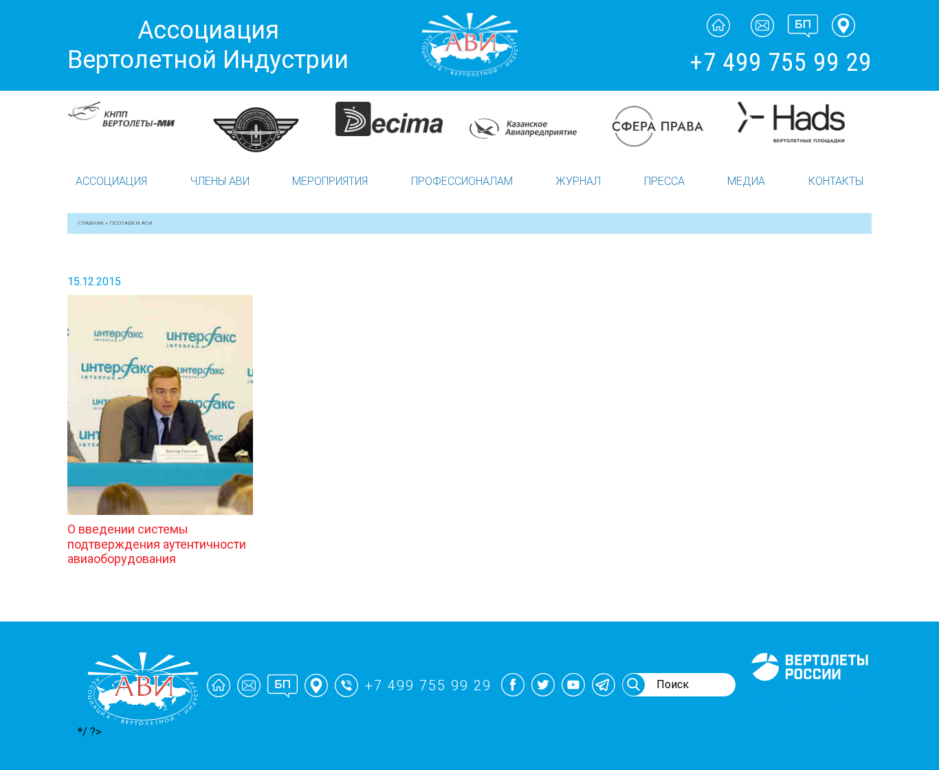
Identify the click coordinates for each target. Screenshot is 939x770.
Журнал (578, 181)
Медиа (746, 181)
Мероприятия (330, 181)
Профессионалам (462, 181)
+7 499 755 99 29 (780, 62)
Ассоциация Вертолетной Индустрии (208, 45)
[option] (134, 114)
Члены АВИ (220, 181)
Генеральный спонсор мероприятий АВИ (808, 697)
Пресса (664, 181)
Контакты (835, 181)
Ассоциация (111, 181)
